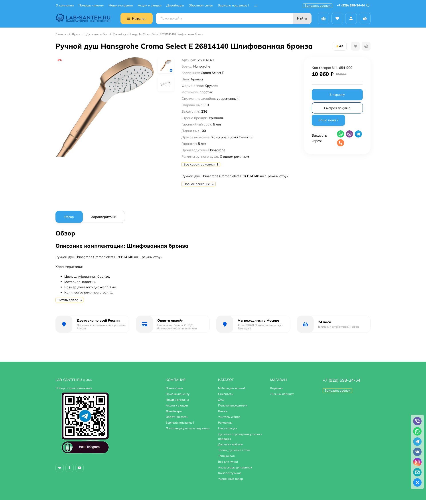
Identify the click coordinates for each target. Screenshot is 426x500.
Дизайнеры (175, 5)
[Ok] (69, 468)
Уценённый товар (230, 478)
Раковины (225, 422)
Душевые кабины (230, 444)
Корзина (276, 388)
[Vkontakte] (59, 468)
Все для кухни (228, 461)
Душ (75, 34)
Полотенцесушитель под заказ (188, 428)
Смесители (225, 394)
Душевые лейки (96, 34)
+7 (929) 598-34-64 (351, 5)
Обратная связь (201, 5)
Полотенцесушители (232, 405)
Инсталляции (227, 428)
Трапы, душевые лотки (234, 450)
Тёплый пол (226, 456)
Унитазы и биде (229, 416)
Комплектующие (229, 473)
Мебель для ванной (232, 388)
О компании (65, 5)
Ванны (223, 411)
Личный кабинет (282, 394)
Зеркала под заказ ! (233, 5)
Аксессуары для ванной (235, 467)
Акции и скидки (150, 5)
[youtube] (79, 468)
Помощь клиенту (91, 5)
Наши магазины (121, 5)
